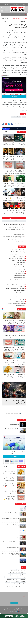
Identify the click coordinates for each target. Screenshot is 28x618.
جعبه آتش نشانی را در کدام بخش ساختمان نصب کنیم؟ (11, 536)
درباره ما (24, 593)
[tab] (14, 218)
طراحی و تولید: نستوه (13, 611)
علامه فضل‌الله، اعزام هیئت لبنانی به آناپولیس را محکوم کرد (15, 288)
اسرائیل (24, 117)
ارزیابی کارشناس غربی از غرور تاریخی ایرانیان (15, 401)
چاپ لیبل (9, 579)
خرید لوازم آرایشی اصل (15, 575)
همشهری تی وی (3, 4)
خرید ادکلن (23, 575)
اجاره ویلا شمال (11, 572)
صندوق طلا (7, 581)
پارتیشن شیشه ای (22, 584)
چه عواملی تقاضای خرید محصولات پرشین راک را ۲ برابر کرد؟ (11, 525)
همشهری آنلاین (17, 9)
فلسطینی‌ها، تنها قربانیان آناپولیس (19, 290)
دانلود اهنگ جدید (22, 586)
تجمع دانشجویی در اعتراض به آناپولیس (18, 292)
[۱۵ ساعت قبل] (23, 430)
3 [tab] (17, 413)
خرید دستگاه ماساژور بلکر (20, 572)
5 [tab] (14, 413)
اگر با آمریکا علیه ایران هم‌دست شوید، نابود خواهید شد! (15, 243)
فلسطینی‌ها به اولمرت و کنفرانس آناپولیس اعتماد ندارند (16, 284)
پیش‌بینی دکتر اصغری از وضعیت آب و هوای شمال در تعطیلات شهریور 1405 (10, 554)
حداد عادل (19, 117)
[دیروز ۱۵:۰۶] (23, 508)
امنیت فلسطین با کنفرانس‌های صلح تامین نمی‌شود (16, 251)
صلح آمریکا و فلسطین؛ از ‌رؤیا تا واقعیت (18, 260)
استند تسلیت (7, 577)
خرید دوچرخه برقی (16, 579)
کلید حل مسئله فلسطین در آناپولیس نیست (17, 26)
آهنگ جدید (23, 579)
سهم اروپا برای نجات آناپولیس (20, 268)
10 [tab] (6, 413)
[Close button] (27, 613)
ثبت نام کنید (14, 97)
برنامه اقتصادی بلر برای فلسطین (20, 275)
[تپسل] (2, 76)
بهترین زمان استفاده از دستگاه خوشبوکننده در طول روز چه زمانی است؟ (10, 519)
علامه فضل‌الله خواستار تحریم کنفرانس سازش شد (17, 256)
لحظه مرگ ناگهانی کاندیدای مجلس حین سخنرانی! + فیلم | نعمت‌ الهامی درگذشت (11, 423)
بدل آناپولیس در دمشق (21, 262)
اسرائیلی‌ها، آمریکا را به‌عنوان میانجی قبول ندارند (17, 258)
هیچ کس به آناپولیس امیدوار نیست (19, 266)
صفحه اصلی (25, 18)
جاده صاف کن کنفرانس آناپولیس (19, 273)
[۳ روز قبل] (23, 532)
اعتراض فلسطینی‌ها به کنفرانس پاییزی (18, 297)
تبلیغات (24, 596)
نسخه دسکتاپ (14, 603)
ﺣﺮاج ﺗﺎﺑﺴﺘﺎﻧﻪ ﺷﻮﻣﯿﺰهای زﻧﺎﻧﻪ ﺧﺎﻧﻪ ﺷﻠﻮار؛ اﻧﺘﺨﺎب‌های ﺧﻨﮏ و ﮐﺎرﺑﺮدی (10, 513)
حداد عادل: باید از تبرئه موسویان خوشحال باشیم (17, 299)
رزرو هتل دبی (14, 586)
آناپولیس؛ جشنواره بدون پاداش (20, 296)
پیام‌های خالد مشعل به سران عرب (19, 281)
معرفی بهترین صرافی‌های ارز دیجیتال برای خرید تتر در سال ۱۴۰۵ (10, 530)
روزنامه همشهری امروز (23, 4)
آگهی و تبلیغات (9, 4)
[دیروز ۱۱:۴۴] (23, 520)
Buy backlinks (22, 581)
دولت (14, 18)
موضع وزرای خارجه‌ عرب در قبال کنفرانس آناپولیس (17, 279)
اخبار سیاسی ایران (18, 18)
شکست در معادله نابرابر (21, 294)
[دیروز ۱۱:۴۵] (23, 514)
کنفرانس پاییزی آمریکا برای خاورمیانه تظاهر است (17, 264)
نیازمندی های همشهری (16, 4)
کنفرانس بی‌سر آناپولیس (21, 269)
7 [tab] (11, 413)
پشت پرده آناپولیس (21, 283)
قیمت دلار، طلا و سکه (21, 595)
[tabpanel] (14, 393)
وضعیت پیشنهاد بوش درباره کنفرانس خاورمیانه (17, 254)
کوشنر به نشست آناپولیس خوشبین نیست (18, 271)
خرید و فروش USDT (21, 570)
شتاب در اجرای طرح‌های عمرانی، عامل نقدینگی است (16, 303)
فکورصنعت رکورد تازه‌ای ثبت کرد (14, 559)
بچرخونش (14, 457)
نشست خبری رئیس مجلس (20, 305)
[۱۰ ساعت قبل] (23, 424)
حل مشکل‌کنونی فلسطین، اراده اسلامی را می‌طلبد (17, 249)
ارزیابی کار (23, 14)
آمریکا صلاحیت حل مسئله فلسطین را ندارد (18, 253)
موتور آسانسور (13, 570)
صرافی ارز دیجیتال (14, 581)
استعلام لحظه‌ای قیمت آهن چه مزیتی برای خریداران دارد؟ (10, 542)
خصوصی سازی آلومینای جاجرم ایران (13, 547)
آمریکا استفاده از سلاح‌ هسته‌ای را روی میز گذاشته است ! (15, 227)
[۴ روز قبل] (23, 543)
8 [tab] (9, 413)
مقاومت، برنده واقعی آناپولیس (20, 301)
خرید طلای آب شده (21, 577)
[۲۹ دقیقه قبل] (14, 390)
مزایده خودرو (14, 577)
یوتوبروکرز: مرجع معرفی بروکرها (11, 584)
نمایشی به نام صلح (22, 286)
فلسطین (13, 117)
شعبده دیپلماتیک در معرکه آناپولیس (19, 277)
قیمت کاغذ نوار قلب (16, 506)
